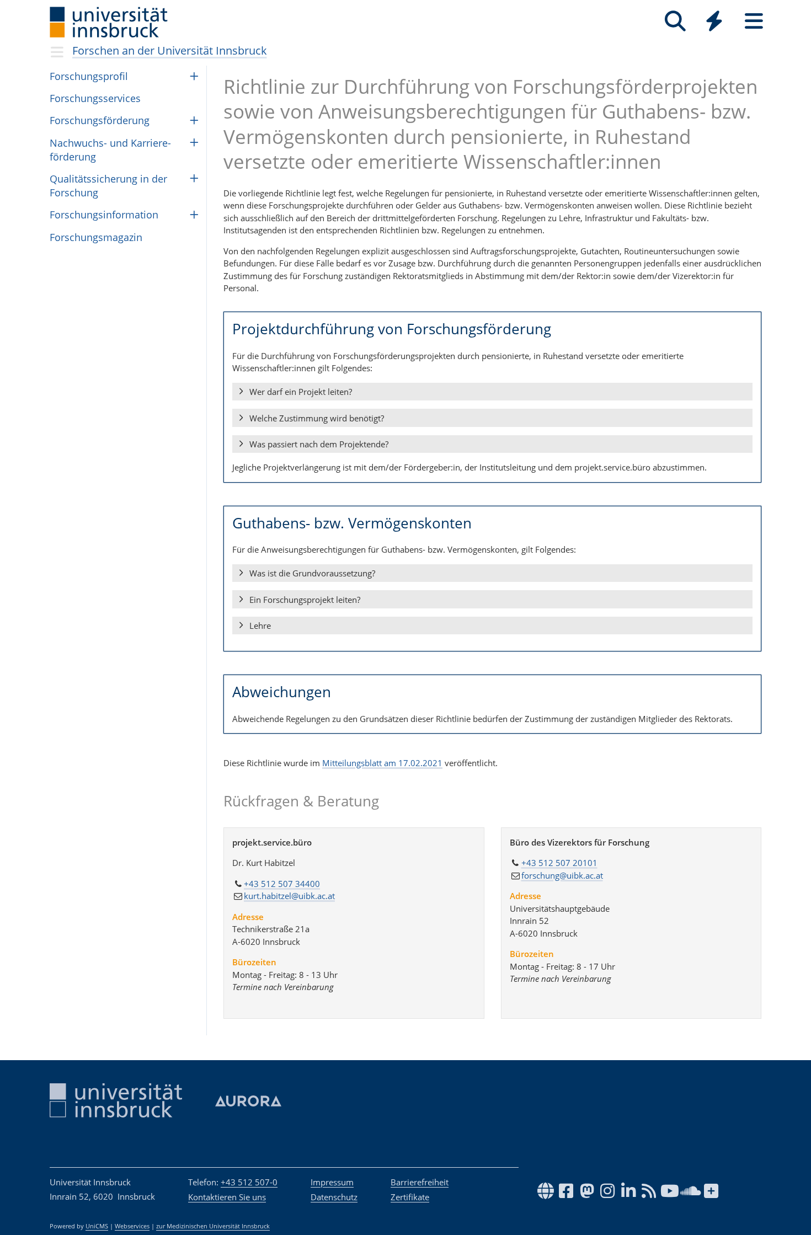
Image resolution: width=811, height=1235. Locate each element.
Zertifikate (410, 1196)
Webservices (132, 1226)
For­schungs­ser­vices (95, 98)
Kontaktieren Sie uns (227, 1196)
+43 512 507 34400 (282, 883)
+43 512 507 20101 (559, 862)
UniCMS (97, 1226)
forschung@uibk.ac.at (562, 875)
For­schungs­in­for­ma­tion (104, 214)
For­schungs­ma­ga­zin (96, 237)
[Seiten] (753, 21)
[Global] (714, 22)
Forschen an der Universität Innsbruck (169, 50)
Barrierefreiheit (420, 1182)
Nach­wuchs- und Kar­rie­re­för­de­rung (110, 149)
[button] (492, 392)
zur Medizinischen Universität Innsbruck (213, 1226)
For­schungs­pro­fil (89, 76)
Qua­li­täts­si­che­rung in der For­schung (108, 185)
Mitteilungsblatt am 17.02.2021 (382, 762)
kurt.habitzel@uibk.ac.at (289, 895)
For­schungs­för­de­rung (100, 120)
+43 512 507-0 (249, 1182)
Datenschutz (334, 1196)
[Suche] (675, 21)
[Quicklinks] (714, 21)
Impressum (332, 1182)
